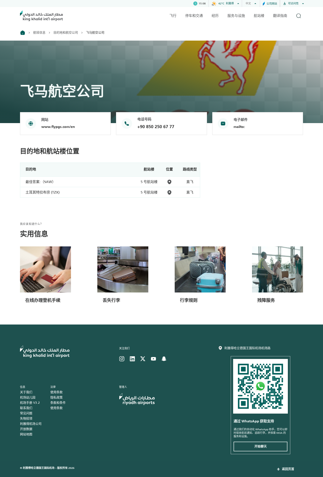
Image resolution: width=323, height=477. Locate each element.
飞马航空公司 (95, 32)
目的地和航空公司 (65, 32)
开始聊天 (260, 446)
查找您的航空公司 (41, 315)
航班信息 (39, 32)
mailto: (239, 127)
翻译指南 (280, 15)
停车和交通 (194, 15)
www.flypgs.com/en (58, 127)
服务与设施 (236, 15)
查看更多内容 (114, 315)
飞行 (172, 15)
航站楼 (259, 15)
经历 (215, 15)
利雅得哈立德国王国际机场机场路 (247, 348)
